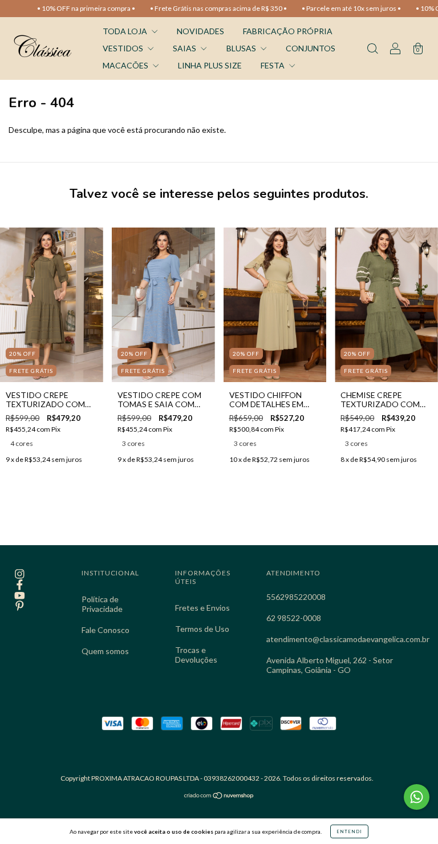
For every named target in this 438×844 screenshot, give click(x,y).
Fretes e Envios (202, 607)
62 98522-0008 (293, 618)
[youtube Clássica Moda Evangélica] (20, 595)
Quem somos (105, 651)
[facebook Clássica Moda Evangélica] (20, 584)
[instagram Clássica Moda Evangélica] (20, 574)
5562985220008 (296, 597)
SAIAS (185, 48)
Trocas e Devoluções (196, 654)
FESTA (273, 65)
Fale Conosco (105, 630)
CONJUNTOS (310, 48)
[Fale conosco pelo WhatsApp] (416, 797)
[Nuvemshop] (219, 796)
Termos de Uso (202, 629)
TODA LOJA (126, 31)
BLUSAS (242, 48)
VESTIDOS (124, 48)
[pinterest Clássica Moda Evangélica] (20, 606)
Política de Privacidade (102, 604)
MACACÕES (126, 65)
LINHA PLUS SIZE (210, 65)
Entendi (349, 831)
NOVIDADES (200, 31)
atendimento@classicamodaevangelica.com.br (347, 639)
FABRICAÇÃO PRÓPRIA (287, 31)
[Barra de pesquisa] (372, 49)
